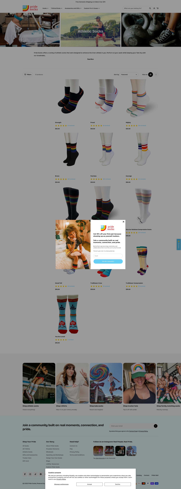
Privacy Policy (61, 479)
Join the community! (108, 261)
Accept (89, 484)
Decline (117, 484)
